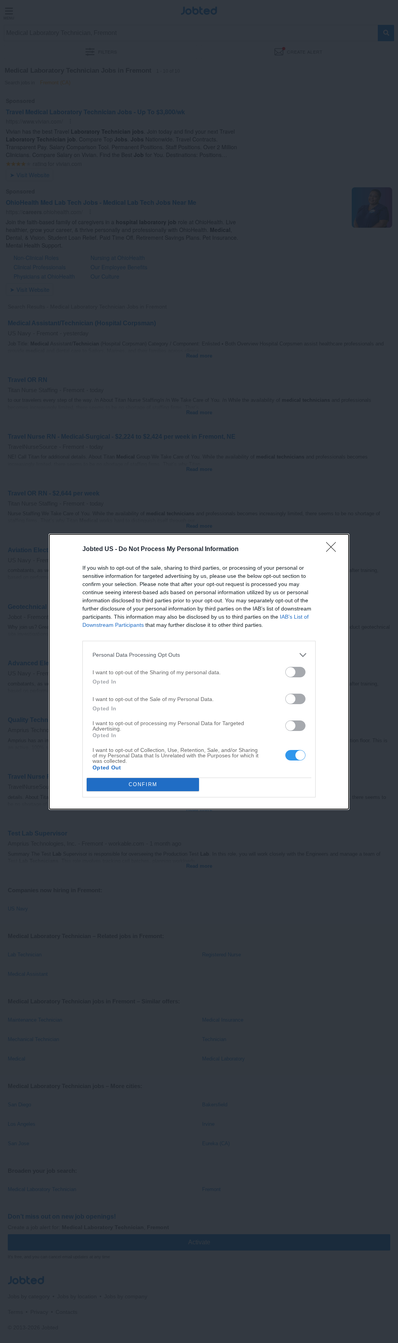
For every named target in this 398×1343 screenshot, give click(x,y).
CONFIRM (143, 784)
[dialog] (199, 671)
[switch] (295, 672)
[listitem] (199, 655)
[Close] (333, 549)
